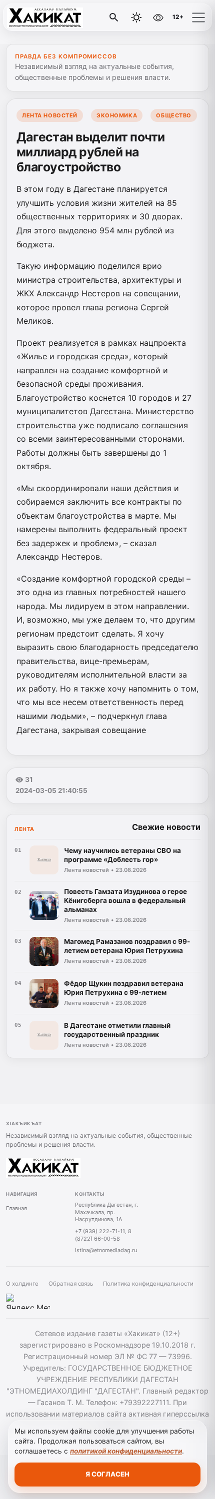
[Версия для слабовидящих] (158, 17)
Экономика (116, 115)
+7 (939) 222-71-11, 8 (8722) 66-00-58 (103, 1235)
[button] (198, 17)
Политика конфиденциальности (148, 1283)
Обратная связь (70, 1283)
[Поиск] (114, 17)
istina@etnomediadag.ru (106, 1250)
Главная (16, 1208)
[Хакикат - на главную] (49, 17)
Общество (173, 115)
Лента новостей (50, 115)
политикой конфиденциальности (126, 1451)
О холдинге (22, 1283)
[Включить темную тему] (136, 17)
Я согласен (108, 1474)
